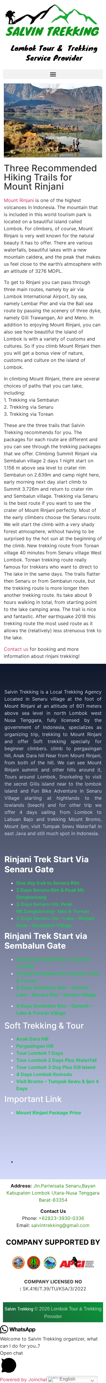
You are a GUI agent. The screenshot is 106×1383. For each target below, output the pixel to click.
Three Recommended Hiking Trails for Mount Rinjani (50, 177)
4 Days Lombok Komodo (44, 1074)
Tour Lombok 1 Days (39, 1053)
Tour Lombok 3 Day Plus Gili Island (55, 1067)
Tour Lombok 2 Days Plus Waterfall (56, 1060)
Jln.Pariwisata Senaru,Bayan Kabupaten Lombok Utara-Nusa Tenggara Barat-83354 (53, 1193)
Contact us (16, 649)
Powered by (23, 1379)
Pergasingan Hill (34, 1046)
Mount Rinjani (19, 200)
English (66, 1379)
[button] (53, 74)
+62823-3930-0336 (61, 1218)
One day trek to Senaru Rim (48, 883)
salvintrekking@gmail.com (60, 1225)
